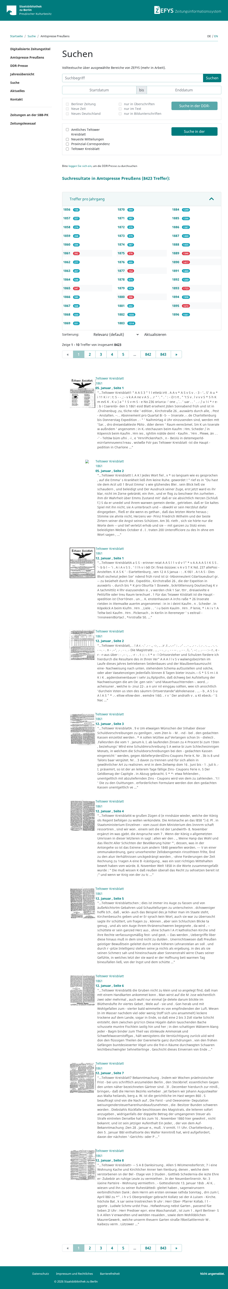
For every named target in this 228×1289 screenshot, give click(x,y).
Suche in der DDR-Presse (194, 106)
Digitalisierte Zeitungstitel (30, 49)
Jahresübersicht (22, 74)
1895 (176, 306)
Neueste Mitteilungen (87, 139)
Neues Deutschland (86, 113)
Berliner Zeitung (83, 104)
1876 (122, 262)
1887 (176, 236)
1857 (67, 218)
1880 (122, 297)
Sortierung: (70, 334)
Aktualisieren (155, 334)
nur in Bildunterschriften (142, 113)
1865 (67, 288)
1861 (67, 253)
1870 (122, 209)
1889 (176, 253)
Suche (32, 36)
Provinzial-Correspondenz (90, 144)
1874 (122, 244)
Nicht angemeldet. (212, 1274)
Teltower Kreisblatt (85, 149)
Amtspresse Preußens (27, 57)
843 (163, 354)
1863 (67, 271)
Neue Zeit (78, 109)
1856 (67, 209)
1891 (176, 271)
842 (148, 354)
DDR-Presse (19, 66)
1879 (122, 288)
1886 (176, 227)
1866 (67, 297)
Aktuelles (17, 91)
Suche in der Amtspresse (194, 132)
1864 (67, 279)
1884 (176, 209)
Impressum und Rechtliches (74, 1274)
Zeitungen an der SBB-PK (29, 115)
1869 (67, 323)
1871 (122, 218)
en (216, 36)
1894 (176, 297)
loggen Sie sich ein (80, 166)
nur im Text (132, 109)
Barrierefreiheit (110, 1274)
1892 (176, 279)
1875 (122, 253)
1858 (67, 227)
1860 (67, 244)
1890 (176, 262)
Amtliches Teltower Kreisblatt (85, 132)
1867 (67, 306)
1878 (122, 279)
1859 (67, 236)
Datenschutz (40, 1274)
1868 (67, 314)
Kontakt (16, 99)
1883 (122, 323)
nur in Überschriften (139, 104)
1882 (122, 314)
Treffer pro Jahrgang (87, 199)
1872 (122, 227)
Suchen (212, 78)
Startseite (16, 36)
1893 (176, 288)
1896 (176, 314)
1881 (122, 306)
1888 (176, 244)
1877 (122, 271)
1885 (176, 218)
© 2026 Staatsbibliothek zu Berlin (76, 1281)
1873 (122, 236)
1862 (67, 262)
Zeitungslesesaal (23, 123)
